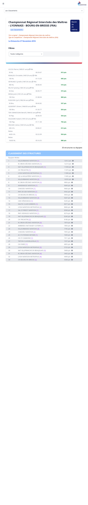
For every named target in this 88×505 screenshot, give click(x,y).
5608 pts (67, 250)
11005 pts (67, 176)
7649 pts (67, 235)
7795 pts (67, 229)
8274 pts (67, 213)
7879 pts (67, 223)
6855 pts (67, 244)
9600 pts (67, 189)
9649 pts (67, 185)
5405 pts (67, 254)
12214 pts (67, 164)
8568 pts (67, 210)
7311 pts (67, 238)
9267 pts (67, 198)
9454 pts (67, 195)
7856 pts (67, 226)
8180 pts (67, 219)
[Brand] (82, 3)
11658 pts (67, 167)
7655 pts (67, 232)
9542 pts (67, 192)
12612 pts (67, 161)
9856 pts (67, 182)
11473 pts (67, 170)
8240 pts (67, 216)
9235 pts (67, 201)
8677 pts (67, 204)
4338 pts (67, 260)
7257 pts (67, 241)
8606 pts (67, 207)
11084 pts (67, 173)
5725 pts (67, 247)
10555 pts (67, 179)
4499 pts (67, 257)
